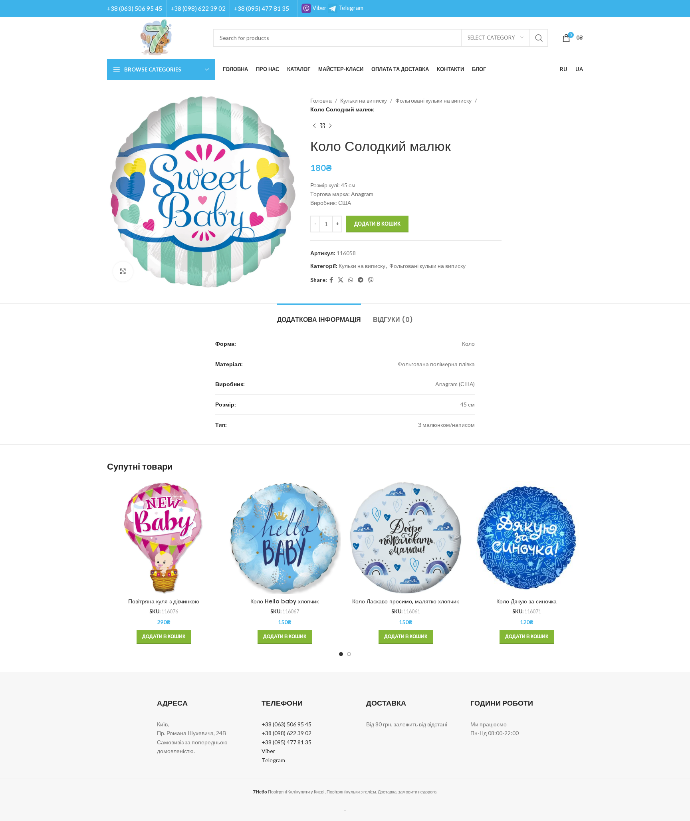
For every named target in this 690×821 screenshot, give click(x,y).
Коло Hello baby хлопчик (284, 601)
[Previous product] (314, 126)
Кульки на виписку (363, 100)
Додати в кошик (377, 223)
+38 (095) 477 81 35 (261, 8)
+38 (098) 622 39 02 (198, 8)
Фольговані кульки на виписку (433, 100)
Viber (319, 7)
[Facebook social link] (331, 280)
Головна (321, 100)
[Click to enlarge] (123, 272)
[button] (164, 637)
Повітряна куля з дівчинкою (163, 601)
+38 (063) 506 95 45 (134, 8)
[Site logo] (156, 37)
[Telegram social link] (360, 280)
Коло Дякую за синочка (526, 601)
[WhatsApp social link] (350, 280)
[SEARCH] (539, 38)
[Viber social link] (371, 280)
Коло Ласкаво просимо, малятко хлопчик (405, 601)
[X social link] (340, 280)
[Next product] (330, 126)
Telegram (350, 7)
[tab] (319, 315)
